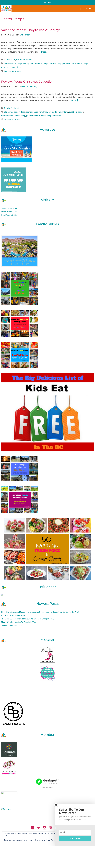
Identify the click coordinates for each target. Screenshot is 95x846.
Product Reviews (24, 59)
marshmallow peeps (39, 63)
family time (63, 112)
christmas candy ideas (14, 112)
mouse (52, 63)
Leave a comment (12, 71)
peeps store (15, 67)
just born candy (76, 112)
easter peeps (16, 63)
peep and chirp (69, 63)
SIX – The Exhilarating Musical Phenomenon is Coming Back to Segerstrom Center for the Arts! (40, 612)
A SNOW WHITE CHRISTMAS (13, 615)
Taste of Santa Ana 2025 (11, 626)
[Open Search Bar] (80, 8)
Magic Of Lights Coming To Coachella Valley (19, 622)
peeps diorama (54, 115)
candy (7, 63)
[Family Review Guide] (6, 8)
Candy (7, 59)
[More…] (44, 52)
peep (59, 63)
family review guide (48, 112)
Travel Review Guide (9, 208)
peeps (79, 63)
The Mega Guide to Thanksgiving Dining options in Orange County (27, 619)
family (26, 63)
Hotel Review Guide (9, 215)
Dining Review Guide (9, 212)
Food (13, 59)
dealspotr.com (48, 787)
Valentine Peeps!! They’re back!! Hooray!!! (31, 30)
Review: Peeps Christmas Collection (27, 81)
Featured (15, 108)
